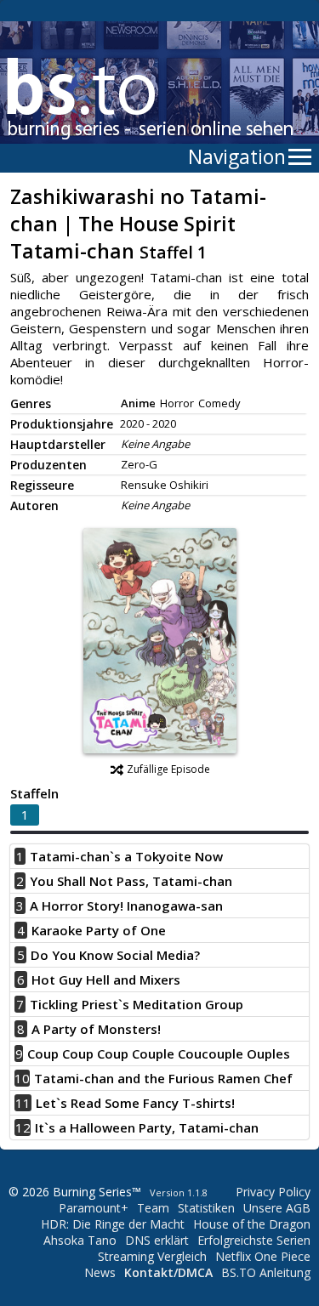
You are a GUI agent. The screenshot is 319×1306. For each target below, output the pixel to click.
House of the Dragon (251, 1224)
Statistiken (206, 1208)
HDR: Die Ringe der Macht (113, 1224)
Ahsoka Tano (80, 1240)
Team (153, 1208)
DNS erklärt (157, 1240)
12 (23, 1127)
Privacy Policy (273, 1192)
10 (22, 1078)
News (100, 1272)
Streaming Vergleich (152, 1256)
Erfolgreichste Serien (253, 1240)
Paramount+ (93, 1208)
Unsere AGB (276, 1208)
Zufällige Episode (168, 769)
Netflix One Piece (262, 1256)
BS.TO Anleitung (265, 1272)
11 (23, 1102)
